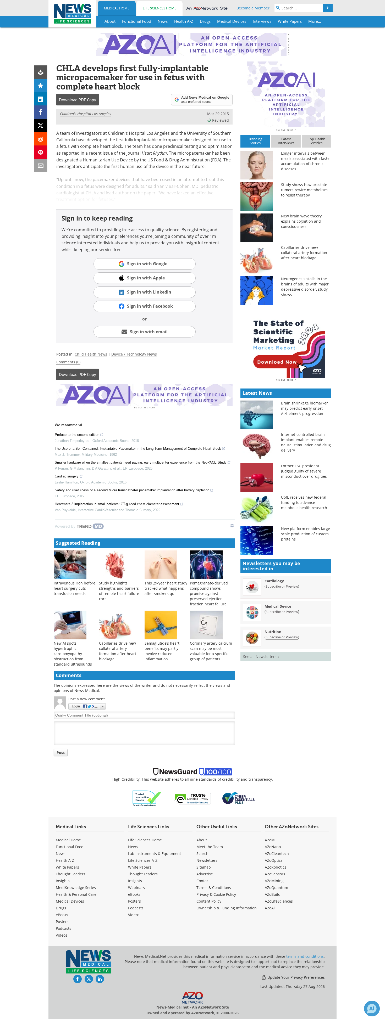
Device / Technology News (134, 354)
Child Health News (91, 354)
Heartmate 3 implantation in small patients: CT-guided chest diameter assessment (117, 504)
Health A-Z (65, 860)
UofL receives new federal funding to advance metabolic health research (304, 502)
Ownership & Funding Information (226, 907)
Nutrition (273, 631)
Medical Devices (70, 901)
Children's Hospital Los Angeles (85, 113)
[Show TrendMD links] (232, 525)
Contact (203, 880)
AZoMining (274, 880)
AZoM (270, 839)
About (201, 839)
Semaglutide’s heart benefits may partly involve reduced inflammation (162, 651)
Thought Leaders (70, 873)
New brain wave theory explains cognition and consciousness (301, 221)
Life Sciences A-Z (142, 860)
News (60, 853)
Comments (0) (68, 361)
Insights (63, 880)
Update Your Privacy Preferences (295, 977)
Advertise (204, 873)
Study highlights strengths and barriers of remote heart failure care (119, 591)
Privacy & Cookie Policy (216, 894)
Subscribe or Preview (282, 586)
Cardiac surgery (67, 476)
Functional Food (70, 846)
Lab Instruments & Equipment (154, 853)
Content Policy (208, 901)
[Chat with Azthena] (372, 1008)
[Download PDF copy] (40, 72)
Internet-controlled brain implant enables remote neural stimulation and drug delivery (306, 442)
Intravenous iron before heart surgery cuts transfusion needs (74, 588)
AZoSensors (275, 873)
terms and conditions (305, 956)
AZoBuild (272, 894)
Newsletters (206, 860)
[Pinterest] (40, 152)
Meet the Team (209, 846)
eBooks (62, 914)
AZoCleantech (277, 853)
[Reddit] (40, 138)
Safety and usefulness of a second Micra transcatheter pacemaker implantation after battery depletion (132, 490)
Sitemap (203, 867)
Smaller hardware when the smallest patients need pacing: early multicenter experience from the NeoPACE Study (141, 462)
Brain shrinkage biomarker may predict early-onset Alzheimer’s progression (304, 408)
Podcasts (63, 928)
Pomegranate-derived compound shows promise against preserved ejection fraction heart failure (209, 593)
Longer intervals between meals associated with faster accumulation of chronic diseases (306, 161)
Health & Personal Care (76, 894)
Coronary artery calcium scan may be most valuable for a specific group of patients (211, 651)
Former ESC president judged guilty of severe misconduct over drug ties (304, 471)
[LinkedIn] (40, 98)
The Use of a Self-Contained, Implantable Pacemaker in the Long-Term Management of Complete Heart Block (138, 449)
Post (61, 752)
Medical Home (116, 8)
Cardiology (274, 580)
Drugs (61, 907)
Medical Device (278, 606)
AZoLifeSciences (279, 901)
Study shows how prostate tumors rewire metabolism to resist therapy (304, 190)
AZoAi (270, 907)
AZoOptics (274, 860)
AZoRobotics (275, 867)
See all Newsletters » (261, 656)
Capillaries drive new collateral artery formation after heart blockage (117, 651)
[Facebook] (40, 112)
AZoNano (273, 846)
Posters (62, 921)
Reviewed (220, 120)
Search (202, 853)
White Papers (67, 867)
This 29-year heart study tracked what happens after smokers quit (166, 588)
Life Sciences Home (159, 8)
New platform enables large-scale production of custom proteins (306, 534)
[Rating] (40, 85)
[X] (40, 125)
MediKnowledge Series (76, 887)
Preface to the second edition (77, 435)
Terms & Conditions (213, 887)
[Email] (40, 165)
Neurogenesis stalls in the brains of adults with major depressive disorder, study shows (305, 286)
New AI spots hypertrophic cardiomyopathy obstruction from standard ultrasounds (73, 654)
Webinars (136, 887)
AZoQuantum (276, 887)
